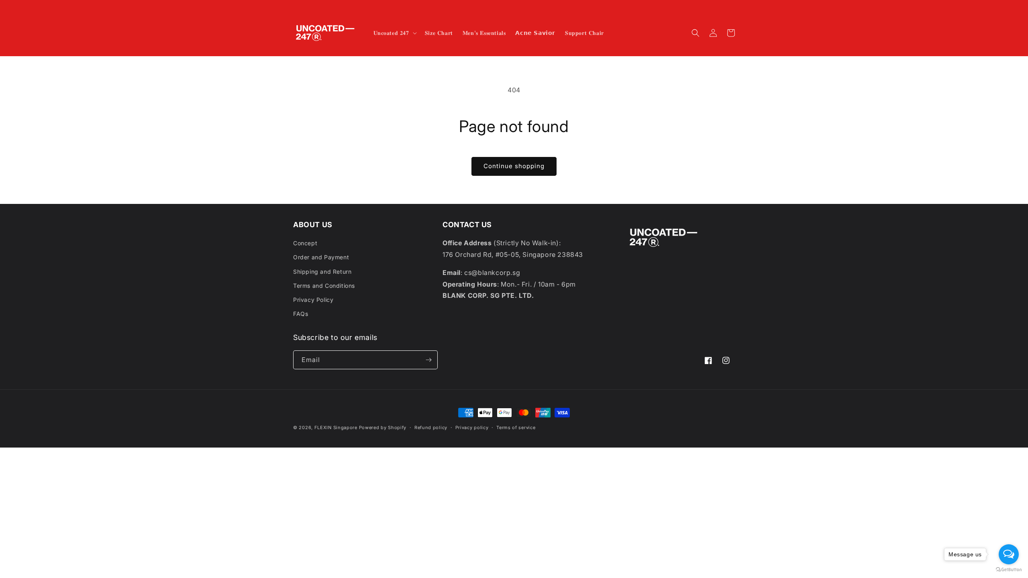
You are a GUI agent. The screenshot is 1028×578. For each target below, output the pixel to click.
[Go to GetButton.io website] (1009, 569)
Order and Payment (321, 257)
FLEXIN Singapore (335, 427)
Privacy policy (472, 427)
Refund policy (430, 427)
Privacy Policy (313, 299)
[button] (394, 32)
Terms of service (515, 427)
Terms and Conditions (324, 285)
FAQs (300, 313)
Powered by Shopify (383, 427)
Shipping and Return (322, 271)
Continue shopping (514, 166)
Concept (305, 243)
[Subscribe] (428, 359)
